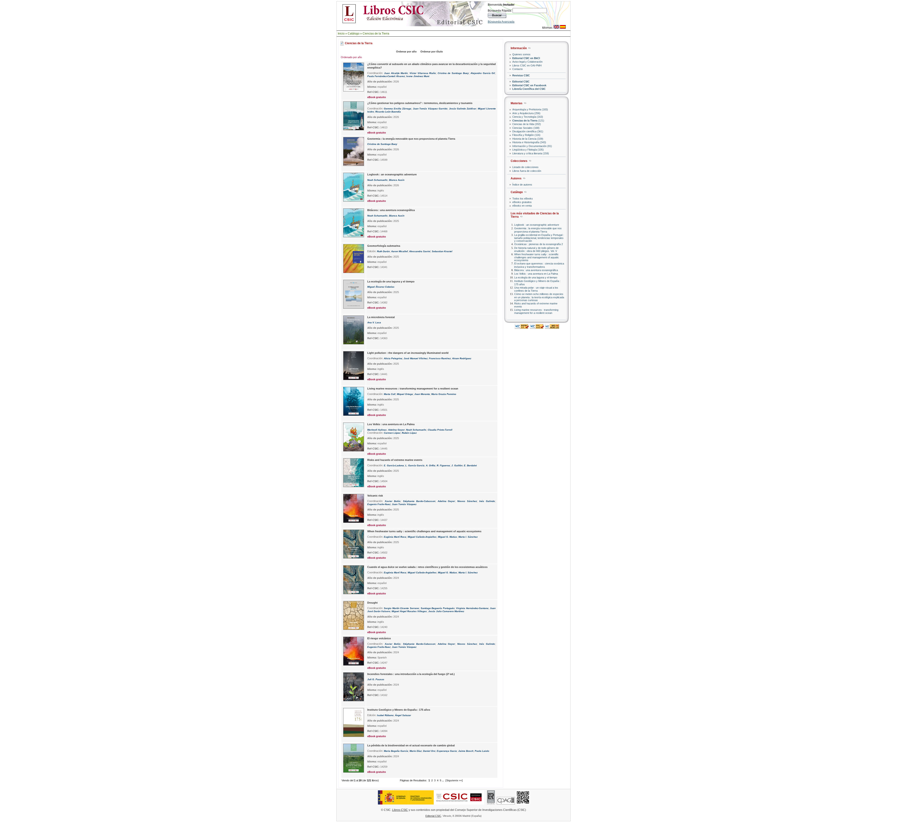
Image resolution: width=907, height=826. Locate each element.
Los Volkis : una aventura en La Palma (536, 273)
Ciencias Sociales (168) (525, 127)
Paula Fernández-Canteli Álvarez (386, 76)
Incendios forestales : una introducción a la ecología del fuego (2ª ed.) (411, 674)
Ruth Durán (383, 251)
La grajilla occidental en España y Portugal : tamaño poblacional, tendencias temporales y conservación (539, 238)
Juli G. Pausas (375, 679)
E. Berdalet (470, 465)
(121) (528, 120)
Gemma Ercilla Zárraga (397, 108)
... (443, 780)
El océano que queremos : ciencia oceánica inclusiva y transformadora (539, 265)
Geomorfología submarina (383, 245)
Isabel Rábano (385, 715)
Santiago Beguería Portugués (438, 608)
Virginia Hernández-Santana (472, 608)
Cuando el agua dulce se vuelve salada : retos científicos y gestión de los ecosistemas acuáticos (427, 567)
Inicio (341, 33)
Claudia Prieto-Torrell (440, 429)
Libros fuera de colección (526, 170)
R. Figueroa (443, 465)
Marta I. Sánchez (468, 537)
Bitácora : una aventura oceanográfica (536, 270)
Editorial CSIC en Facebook (529, 85)
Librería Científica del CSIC (529, 88)
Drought (372, 602)
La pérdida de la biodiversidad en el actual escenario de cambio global (411, 745)
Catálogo (353, 33)
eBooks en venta (522, 205)
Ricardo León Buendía (388, 111)
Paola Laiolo (482, 751)
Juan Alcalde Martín (396, 73)
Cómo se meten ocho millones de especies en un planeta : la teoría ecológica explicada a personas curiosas (539, 297)
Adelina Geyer (396, 429)
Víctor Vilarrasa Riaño (423, 73)
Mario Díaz (416, 751)
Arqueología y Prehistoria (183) (530, 109)
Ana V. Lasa (374, 322)
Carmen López (392, 433)
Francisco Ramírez (440, 358)
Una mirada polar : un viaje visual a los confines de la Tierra (536, 289)
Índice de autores (522, 184)
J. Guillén (456, 465)
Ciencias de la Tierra (376, 33)
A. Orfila (430, 465)
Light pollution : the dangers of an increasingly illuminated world (408, 352)
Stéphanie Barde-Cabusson (419, 501)
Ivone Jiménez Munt (417, 76)
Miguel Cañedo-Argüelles (422, 572)
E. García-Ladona (394, 465)
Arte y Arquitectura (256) (526, 113)
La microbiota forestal (381, 317)
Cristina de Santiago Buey (453, 73)
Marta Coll (389, 394)
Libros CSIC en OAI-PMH (527, 65)
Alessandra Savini (419, 251)
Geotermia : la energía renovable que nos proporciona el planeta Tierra (538, 230)
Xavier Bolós (393, 501)
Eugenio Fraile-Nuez (378, 504)
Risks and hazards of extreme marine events (394, 459)
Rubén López (409, 433)
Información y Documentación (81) (532, 146)
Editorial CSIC (521, 81)
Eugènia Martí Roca (395, 537)
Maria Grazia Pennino (443, 394)
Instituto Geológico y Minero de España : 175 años (398, 709)
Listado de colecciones (525, 167)
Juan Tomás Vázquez (404, 504)
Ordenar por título (431, 51)
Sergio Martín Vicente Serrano (401, 608)
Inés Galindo (487, 501)
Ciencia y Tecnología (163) (527, 116)
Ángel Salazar (403, 715)
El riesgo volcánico (379, 638)
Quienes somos (521, 54)
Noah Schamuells (377, 180)
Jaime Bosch (465, 751)
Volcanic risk (375, 495)
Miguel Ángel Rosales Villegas (409, 611)
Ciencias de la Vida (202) (526, 124)
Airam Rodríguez (461, 358)
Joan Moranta (422, 394)
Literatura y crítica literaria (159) (530, 153)
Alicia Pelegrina (393, 358)
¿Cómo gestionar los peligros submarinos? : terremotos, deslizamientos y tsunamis (419, 103)
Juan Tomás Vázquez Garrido (430, 108)
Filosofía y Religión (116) (526, 135)
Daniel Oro (429, 751)
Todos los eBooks (522, 198)
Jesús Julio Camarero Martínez (446, 611)
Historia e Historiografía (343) (529, 142)
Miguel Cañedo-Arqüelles (422, 537)
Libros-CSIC (400, 810)
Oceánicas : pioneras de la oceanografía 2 (538, 244)
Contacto (517, 69)
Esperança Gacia (447, 751)
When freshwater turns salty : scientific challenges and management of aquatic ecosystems (536, 257)
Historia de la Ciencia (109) (527, 138)
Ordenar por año (406, 51)
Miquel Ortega (405, 394)
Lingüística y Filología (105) (528, 149)
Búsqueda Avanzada (501, 21)
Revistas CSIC (521, 75)
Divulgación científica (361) (527, 131)
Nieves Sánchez (467, 501)
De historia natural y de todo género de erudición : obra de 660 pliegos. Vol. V (536, 249)
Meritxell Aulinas (377, 429)
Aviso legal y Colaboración (527, 61)
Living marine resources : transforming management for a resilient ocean (536, 311)
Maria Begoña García (396, 751)
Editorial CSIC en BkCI (526, 58)
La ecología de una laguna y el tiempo (535, 277)
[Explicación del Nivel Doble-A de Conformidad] (552, 327)
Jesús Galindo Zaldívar (462, 108)
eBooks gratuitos (522, 202)
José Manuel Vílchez (416, 358)
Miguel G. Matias (447, 537)
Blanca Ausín (396, 180)
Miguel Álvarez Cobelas (380, 286)
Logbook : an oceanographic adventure (536, 224)
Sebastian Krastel (442, 251)
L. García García (414, 465)
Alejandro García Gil (483, 73)
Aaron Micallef (399, 251)
